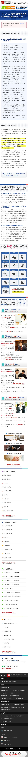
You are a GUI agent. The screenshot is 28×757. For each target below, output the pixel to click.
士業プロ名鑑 (21, 707)
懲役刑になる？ (7, 557)
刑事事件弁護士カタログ (6, 704)
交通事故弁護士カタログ (18, 704)
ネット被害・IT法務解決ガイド (7, 698)
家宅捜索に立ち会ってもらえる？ (11, 600)
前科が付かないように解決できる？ (12, 572)
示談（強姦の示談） (8, 533)
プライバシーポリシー (6, 681)
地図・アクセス (7, 647)
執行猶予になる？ (8, 549)
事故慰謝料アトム (5, 693)
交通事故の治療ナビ (5, 707)
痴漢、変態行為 (7, 475)
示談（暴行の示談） (8, 525)
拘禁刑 (22, 23)
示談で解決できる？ (8, 588)
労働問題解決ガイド (20, 698)
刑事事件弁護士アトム (6, 687)
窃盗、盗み (6, 506)
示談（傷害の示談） (8, 529)
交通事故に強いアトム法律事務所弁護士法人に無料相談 (13, 690)
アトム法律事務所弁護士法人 (7, 718)
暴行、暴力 (6, 498)
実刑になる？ (7, 553)
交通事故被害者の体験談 (6, 709)
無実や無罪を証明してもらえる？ (11, 608)
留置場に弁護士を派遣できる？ (11, 604)
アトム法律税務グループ (6, 716)
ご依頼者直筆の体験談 (9, 639)
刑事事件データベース (15, 693)
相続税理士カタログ (14, 695)
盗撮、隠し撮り (7, 479)
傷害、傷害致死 (7, 502)
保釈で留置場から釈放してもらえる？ (12, 592)
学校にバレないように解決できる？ (12, 580)
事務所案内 (6, 627)
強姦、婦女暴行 (7, 487)
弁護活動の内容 (7, 631)
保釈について (7, 541)
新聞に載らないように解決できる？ (12, 584)
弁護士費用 (6, 643)
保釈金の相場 (7, 545)
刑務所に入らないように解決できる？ (12, 596)
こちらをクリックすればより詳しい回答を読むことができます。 (15, 174)
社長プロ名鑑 (14, 707)
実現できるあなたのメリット (10, 623)
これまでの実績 (7, 635)
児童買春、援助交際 (8, 491)
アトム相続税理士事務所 (6, 721)
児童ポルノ (6, 495)
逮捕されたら (7, 537)
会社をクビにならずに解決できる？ (12, 576)
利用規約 (14, 681)
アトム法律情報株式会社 (18, 716)
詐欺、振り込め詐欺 (8, 510)
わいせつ (6, 483)
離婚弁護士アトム (5, 695)
